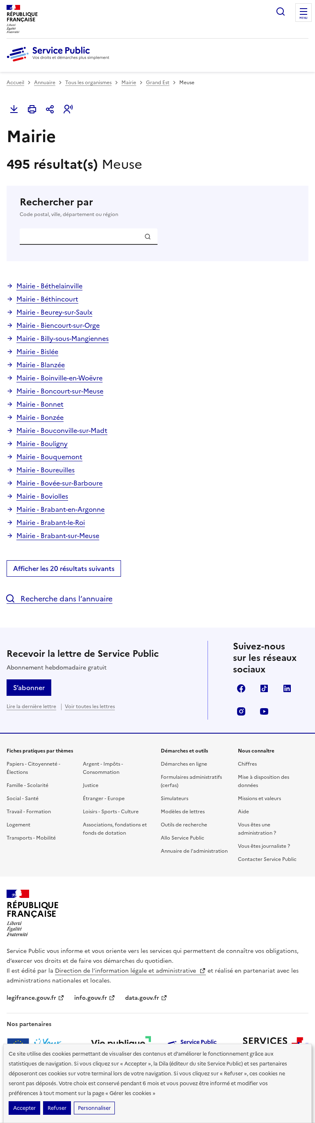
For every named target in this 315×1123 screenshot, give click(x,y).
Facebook (241, 688)
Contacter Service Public (267, 859)
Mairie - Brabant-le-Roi (50, 522)
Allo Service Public (182, 838)
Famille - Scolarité (27, 785)
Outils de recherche (184, 824)
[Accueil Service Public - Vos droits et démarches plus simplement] (60, 62)
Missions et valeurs (259, 798)
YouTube (264, 711)
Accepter (24, 1108)
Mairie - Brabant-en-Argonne (60, 509)
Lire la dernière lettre (31, 706)
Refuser (57, 1108)
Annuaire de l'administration (194, 851)
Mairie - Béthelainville (49, 286)
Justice (90, 785)
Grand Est (157, 82)
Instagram (241, 711)
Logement (18, 824)
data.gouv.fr (142, 998)
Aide (243, 811)
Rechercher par (69, 207)
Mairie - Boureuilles (45, 470)
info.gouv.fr (90, 998)
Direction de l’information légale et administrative (126, 971)
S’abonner (29, 688)
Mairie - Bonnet (40, 404)
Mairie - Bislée (37, 352)
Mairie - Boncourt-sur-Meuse (59, 391)
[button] (68, 109)
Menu (303, 18)
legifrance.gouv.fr (31, 998)
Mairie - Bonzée (40, 417)
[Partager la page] (50, 109)
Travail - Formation (29, 811)
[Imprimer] (32, 109)
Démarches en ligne (184, 764)
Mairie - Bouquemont (49, 457)
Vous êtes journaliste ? (264, 846)
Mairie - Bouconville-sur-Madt (61, 430)
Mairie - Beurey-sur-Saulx (54, 312)
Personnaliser (94, 1108)
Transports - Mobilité (31, 838)
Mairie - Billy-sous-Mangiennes (62, 338)
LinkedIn (287, 688)
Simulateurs (174, 798)
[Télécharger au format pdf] (14, 109)
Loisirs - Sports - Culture (111, 811)
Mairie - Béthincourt (47, 299)
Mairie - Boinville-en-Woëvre (59, 378)
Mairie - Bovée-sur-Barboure (59, 483)
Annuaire (44, 82)
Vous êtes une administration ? (257, 829)
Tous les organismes (88, 82)
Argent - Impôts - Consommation (103, 768)
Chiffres (247, 764)
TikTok (264, 688)
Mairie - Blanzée (40, 365)
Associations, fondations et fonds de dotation (115, 829)
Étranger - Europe (104, 798)
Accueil (15, 82)
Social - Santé (23, 798)
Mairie (128, 82)
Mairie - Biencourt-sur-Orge (58, 325)
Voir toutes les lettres (90, 706)
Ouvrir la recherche (280, 11)
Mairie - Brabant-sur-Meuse (57, 536)
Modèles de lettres (183, 811)
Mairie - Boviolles (42, 496)
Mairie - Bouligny (42, 444)
